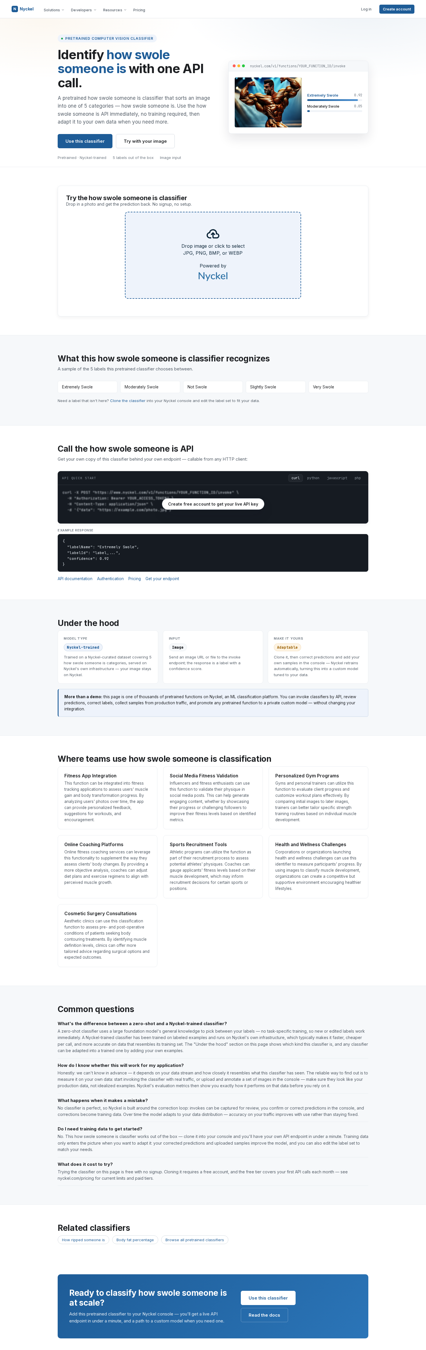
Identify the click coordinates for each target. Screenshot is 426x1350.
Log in (366, 9)
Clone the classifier (127, 400)
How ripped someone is (83, 1239)
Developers (81, 10)
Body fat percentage (135, 1239)
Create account (397, 9)
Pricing (139, 10)
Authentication (110, 578)
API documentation (75, 578)
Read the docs (264, 1315)
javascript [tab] (337, 478)
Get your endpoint (162, 578)
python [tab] (313, 478)
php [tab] (358, 478)
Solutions (52, 10)
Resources (112, 10)
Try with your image (145, 141)
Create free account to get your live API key (213, 504)
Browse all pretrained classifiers (194, 1239)
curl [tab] (296, 478)
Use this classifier (85, 141)
